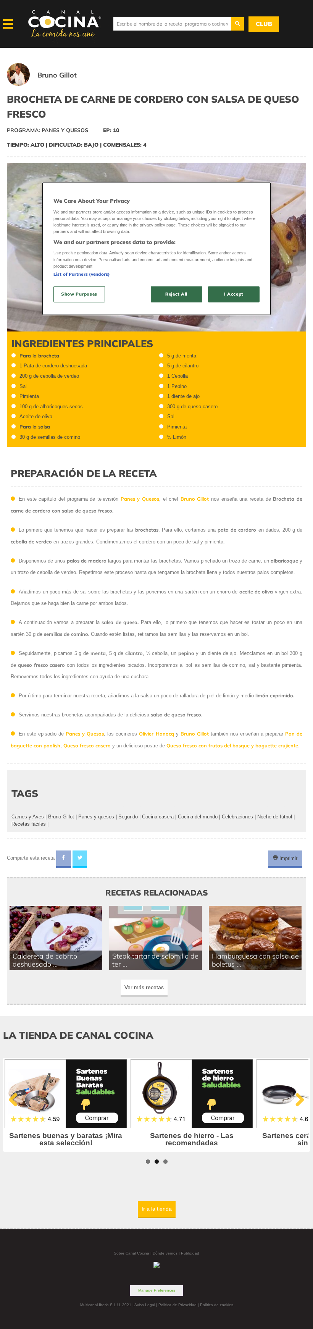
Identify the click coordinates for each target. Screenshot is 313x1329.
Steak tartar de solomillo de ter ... (155, 960)
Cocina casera (158, 817)
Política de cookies (216, 1305)
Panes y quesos (96, 817)
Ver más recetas (144, 987)
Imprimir (287, 858)
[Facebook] (63, 859)
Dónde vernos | (167, 1253)
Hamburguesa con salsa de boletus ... (255, 960)
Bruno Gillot (61, 817)
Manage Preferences (156, 1290)
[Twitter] (80, 859)
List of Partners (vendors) (81, 273)
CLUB (264, 23)
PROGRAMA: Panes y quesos (47, 130)
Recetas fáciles (28, 824)
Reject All (176, 293)
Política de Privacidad (177, 1305)
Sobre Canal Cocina (131, 1253)
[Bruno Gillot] (51, 84)
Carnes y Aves (27, 817)
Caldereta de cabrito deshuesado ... (45, 960)
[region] (156, 248)
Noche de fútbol (274, 817)
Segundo (128, 817)
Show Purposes (79, 293)
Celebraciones (237, 817)
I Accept (234, 293)
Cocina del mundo (198, 817)
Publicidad (190, 1253)
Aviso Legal (144, 1305)
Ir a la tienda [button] (157, 1209)
